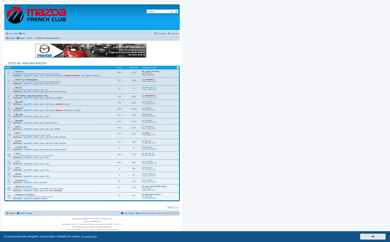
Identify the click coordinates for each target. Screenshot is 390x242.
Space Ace (149, 87)
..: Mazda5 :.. (19, 114)
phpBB (85, 219)
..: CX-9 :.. (17, 168)
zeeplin (35, 75)
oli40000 (88, 75)
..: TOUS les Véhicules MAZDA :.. (27, 63)
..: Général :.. (19, 71)
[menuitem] (22, 33)
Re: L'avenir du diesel (150, 71)
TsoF (147, 133)
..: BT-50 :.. (18, 174)
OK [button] (372, 236)
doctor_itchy (54, 83)
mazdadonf (149, 95)
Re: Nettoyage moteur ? (151, 194)
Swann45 (148, 127)
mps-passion (69, 110)
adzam (60, 75)
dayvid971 (28, 75)
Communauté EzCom (69, 224)
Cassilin (148, 161)
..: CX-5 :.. (17, 154)
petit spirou (49, 92)
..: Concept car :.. (21, 180)
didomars (76, 75)
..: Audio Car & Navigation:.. (26, 80)
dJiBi (47, 75)
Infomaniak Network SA (104, 227)
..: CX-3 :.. (17, 133)
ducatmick (53, 75)
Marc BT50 (149, 174)
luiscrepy (148, 153)
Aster (147, 141)
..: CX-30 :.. (18, 141)
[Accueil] (36, 17)
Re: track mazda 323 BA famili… (154, 186)
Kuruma (52, 98)
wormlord (148, 79)
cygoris (41, 75)
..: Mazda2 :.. (19, 102)
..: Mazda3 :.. (19, 108)
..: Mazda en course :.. (23, 186)
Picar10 (147, 73)
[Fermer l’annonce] (177, 45)
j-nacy (147, 188)
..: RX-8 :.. (17, 127)
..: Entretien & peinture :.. (25, 195)
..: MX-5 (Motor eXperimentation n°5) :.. (31, 96)
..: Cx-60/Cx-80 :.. (21, 147)
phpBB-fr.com (96, 221)
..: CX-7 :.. (17, 162)
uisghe (147, 108)
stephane (68, 75)
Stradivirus (96, 75)
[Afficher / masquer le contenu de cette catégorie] (178, 67)
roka (82, 75)
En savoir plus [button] (89, 236)
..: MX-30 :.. (18, 88)
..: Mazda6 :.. (19, 121)
